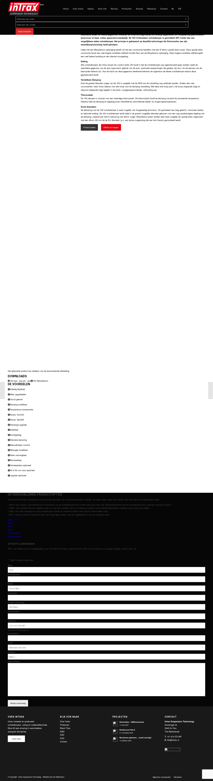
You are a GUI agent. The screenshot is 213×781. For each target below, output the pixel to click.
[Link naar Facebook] (188, 776)
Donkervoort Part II (127, 730)
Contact (63, 741)
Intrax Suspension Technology (29, 777)
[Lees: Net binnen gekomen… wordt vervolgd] (115, 739)
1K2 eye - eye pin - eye (20, 380)
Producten (64, 724)
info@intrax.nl (173, 739)
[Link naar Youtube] (198, 776)
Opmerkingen (14, 661)
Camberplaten (14, 533)
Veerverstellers (14, 536)
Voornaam (13, 593)
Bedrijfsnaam (14, 574)
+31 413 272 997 (174, 736)
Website (11, 652)
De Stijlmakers (58, 777)
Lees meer (16, 738)
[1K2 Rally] (2, 390)
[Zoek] (186, 9)
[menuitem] (66, 9)
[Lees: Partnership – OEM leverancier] (115, 724)
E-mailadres (13, 633)
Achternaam (14, 611)
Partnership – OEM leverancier (131, 722)
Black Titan (13, 519)
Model (10, 584)
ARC (10, 523)
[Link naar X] (193, 776)
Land (10, 642)
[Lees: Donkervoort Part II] (115, 731)
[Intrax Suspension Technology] (24, 9)
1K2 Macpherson (40, 380)
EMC (10, 526)
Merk (10, 565)
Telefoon (12, 621)
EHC (10, 529)
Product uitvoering (16, 602)
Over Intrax (65, 721)
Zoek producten (24, 31)
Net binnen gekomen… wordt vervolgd (135, 737)
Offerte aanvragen (111, 127)
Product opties (89, 127)
